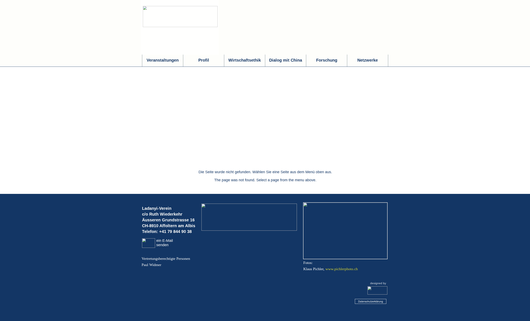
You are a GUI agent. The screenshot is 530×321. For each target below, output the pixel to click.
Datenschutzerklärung (370, 301)
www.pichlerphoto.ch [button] (341, 269)
